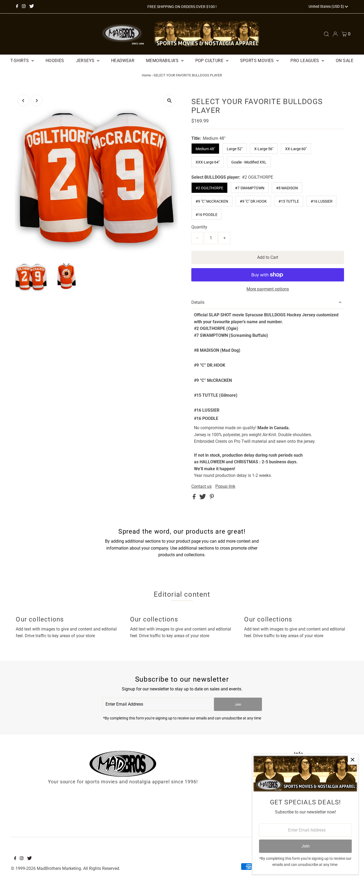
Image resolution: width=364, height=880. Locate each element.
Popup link (225, 486)
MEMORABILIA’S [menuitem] (163, 60)
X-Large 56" (263, 149)
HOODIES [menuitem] (55, 60)
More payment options (267, 289)
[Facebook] (17, 6)
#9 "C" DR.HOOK (253, 201)
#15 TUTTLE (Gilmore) (215, 395)
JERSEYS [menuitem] (86, 60)
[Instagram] (24, 6)
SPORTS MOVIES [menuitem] (257, 60)
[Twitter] (31, 6)
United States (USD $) (327, 6)
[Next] (36, 101)
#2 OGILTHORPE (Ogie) (231, 369)
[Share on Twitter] (203, 497)
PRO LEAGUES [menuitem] (305, 60)
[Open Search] (326, 34)
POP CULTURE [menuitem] (210, 60)
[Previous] (23, 101)
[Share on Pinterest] (212, 497)
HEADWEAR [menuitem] (122, 60)
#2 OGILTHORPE (209, 188)
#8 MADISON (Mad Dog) (217, 350)
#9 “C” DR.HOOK (209, 365)
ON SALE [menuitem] (345, 60)
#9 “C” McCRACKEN (213, 380)
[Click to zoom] (169, 101)
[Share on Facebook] (195, 497)
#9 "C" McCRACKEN (212, 201)
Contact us (201, 486)
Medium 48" (205, 149)
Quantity (199, 227)
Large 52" (234, 149)
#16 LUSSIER (322, 201)
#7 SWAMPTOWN (249, 188)
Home (146, 75)
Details (197, 302)
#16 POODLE (206, 214)
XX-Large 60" (296, 149)
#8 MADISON (287, 188)
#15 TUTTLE (288, 201)
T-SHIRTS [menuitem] (20, 60)
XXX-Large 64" (208, 162)
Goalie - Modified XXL (248, 162)
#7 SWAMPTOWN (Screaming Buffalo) (231, 335)
